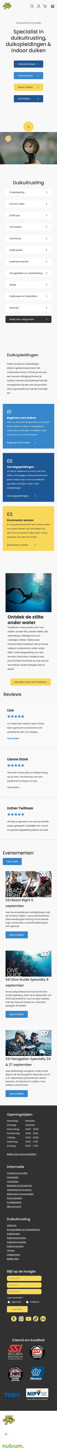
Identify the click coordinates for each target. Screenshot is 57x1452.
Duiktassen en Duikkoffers (23, 296)
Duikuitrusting (25, 75)
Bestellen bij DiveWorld (19, 1185)
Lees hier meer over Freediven (30, 682)
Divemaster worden (17, 545)
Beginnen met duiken (18, 442)
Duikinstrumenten (19, 261)
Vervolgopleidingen (17, 495)
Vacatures (12, 1181)
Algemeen (16, 1301)
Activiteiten (24, 98)
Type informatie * (15, 1297)
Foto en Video (16, 203)
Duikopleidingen (26, 64)
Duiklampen (13, 1233)
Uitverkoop (15, 238)
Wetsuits (14, 307)
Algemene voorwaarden (20, 1194)
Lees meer (12, 861)
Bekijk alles (13, 1258)
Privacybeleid (14, 1198)
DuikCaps (14, 215)
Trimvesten (15, 227)
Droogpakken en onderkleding (25, 273)
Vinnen (11, 1250)
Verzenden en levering (19, 1189)
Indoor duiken (25, 87)
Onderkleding (16, 192)
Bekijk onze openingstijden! (21, 1154)
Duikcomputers (15, 1246)
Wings (12, 284)
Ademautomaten (16, 1238)
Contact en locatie (17, 1173)
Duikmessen (16, 250)
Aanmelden (16, 935)
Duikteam (34, 1301)
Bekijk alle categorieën (21, 319)
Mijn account (14, 1206)
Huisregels (12, 1177)
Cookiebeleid (14, 1202)
